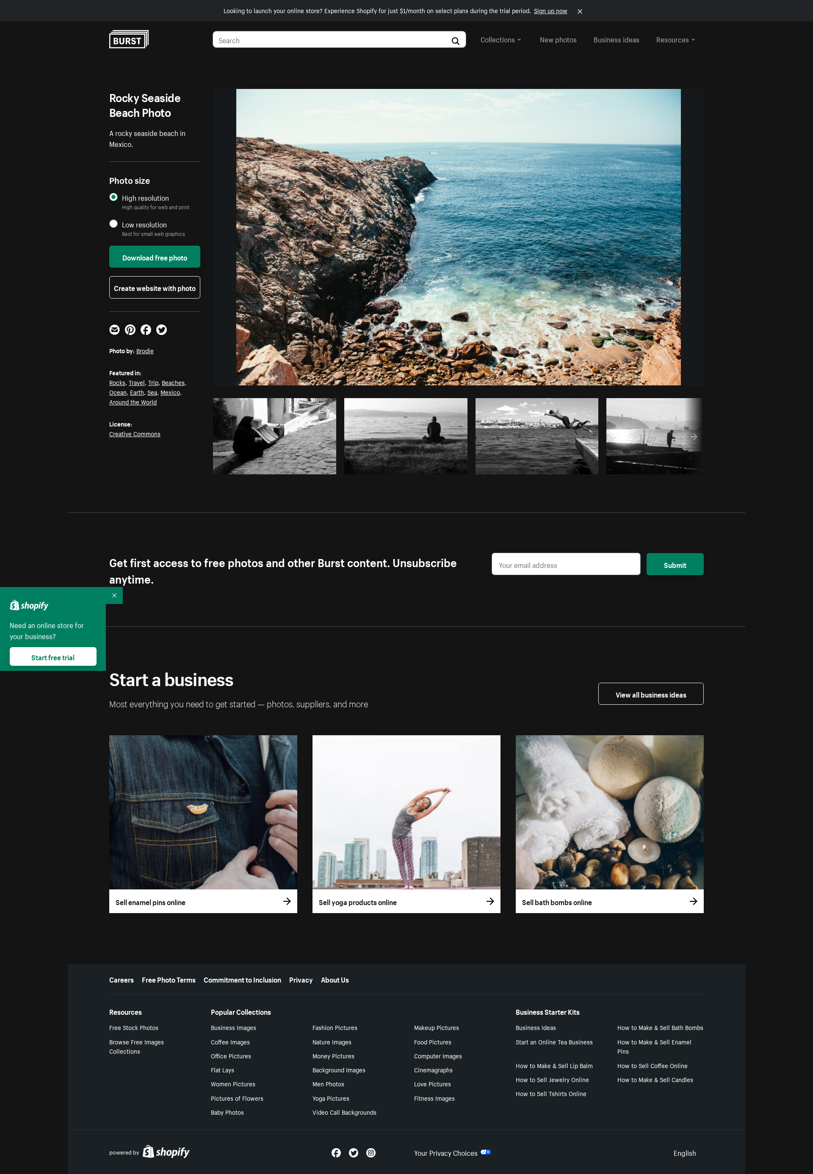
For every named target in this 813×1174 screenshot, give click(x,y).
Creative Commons (134, 433)
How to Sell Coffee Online (652, 1065)
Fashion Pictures (334, 1027)
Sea (152, 391)
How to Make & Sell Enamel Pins (654, 1046)
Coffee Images (230, 1041)
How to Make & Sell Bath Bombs (660, 1027)
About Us (335, 978)
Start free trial (53, 656)
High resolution (145, 197)
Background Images (338, 1069)
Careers (121, 978)
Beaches (173, 382)
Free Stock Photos (133, 1027)
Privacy (301, 978)
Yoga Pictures (330, 1097)
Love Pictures (432, 1083)
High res (277, 465)
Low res (310, 465)
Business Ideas (536, 1027)
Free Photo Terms (169, 978)
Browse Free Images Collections (136, 1046)
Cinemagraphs (433, 1069)
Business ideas (616, 38)
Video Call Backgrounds (344, 1111)
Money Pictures (333, 1055)
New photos (558, 38)
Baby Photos (227, 1111)
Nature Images (331, 1041)
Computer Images (438, 1055)
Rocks (117, 382)
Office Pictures (231, 1055)
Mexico (170, 391)
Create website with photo (155, 287)
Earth (137, 391)
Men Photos (328, 1083)
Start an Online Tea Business (554, 1041)
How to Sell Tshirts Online (551, 1093)
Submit (675, 564)
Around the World (133, 401)
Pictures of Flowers (237, 1097)
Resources (672, 38)
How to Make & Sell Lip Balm (554, 1065)
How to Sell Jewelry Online (552, 1079)
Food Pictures (432, 1041)
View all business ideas (651, 693)
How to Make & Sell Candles (655, 1079)
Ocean (118, 391)
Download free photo (154, 256)
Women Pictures (233, 1083)
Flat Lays (222, 1069)
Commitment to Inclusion (242, 978)
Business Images (233, 1027)
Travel (137, 382)
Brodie (145, 350)
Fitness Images (434, 1097)
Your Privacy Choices (446, 1151)
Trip (153, 382)
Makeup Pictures (436, 1027)
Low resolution (144, 224)
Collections (498, 38)
